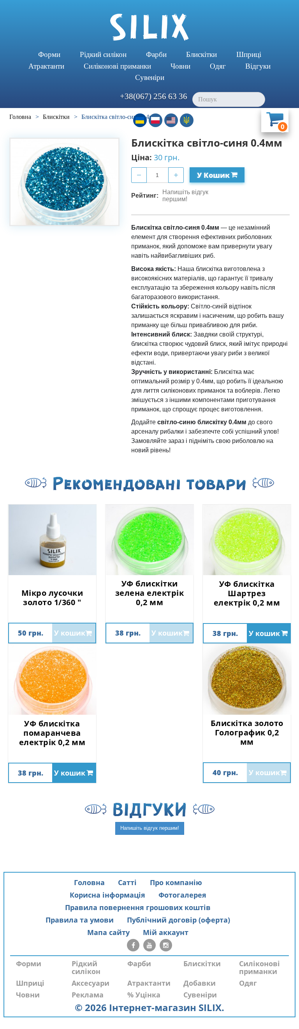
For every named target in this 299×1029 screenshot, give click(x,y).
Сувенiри (149, 77)
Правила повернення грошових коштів (138, 907)
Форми (49, 54)
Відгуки (258, 66)
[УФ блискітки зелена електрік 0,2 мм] (149, 540)
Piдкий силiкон (103, 54)
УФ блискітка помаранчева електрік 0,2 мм (52, 733)
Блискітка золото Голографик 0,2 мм (247, 733)
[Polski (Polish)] (155, 120)
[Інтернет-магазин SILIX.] (149, 27)
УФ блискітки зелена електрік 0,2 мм (149, 593)
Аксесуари (90, 983)
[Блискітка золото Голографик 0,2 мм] (247, 679)
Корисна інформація (107, 895)
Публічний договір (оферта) (178, 920)
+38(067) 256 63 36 (153, 96)
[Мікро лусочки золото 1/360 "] (52, 540)
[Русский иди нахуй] (186, 120)
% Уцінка (143, 994)
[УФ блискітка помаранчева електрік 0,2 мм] (52, 679)
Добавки (199, 983)
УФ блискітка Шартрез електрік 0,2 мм (247, 593)
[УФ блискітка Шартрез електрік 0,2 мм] (247, 540)
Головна (89, 882)
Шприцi (248, 54)
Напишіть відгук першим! (185, 195)
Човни (180, 66)
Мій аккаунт (165, 932)
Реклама (88, 994)
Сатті (127, 882)
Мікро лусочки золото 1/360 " (52, 597)
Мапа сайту (108, 932)
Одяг (218, 66)
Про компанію (176, 882)
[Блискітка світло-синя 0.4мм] (64, 182)
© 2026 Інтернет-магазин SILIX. (149, 1007)
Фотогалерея (182, 895)
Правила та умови (80, 920)
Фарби (156, 54)
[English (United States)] (171, 120)
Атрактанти (46, 66)
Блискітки (201, 54)
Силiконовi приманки (117, 66)
